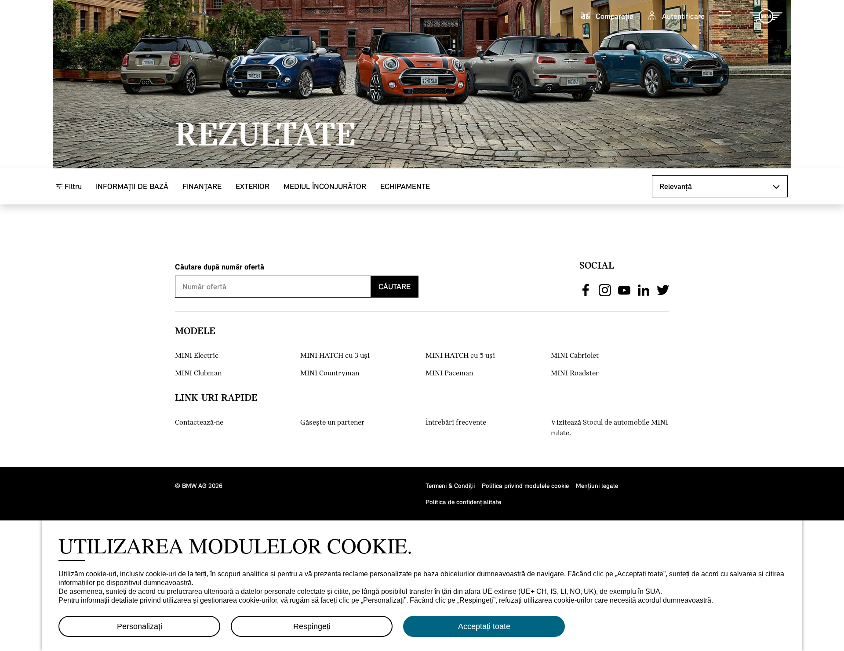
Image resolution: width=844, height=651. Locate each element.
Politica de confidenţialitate (463, 502)
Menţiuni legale (597, 485)
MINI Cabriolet (575, 356)
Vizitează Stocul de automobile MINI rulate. (609, 427)
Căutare (394, 286)
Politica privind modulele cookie (525, 485)
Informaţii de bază (132, 186)
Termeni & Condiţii (450, 485)
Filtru (72, 186)
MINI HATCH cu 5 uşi (460, 356)
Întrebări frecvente (456, 422)
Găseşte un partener (332, 422)
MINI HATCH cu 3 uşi (335, 356)
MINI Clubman (198, 373)
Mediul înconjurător (325, 186)
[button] (725, 16)
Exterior (252, 186)
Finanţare (202, 186)
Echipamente (405, 186)
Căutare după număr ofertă (219, 267)
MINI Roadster (575, 373)
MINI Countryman (329, 373)
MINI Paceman (449, 373)
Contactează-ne (199, 422)
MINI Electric (196, 356)
